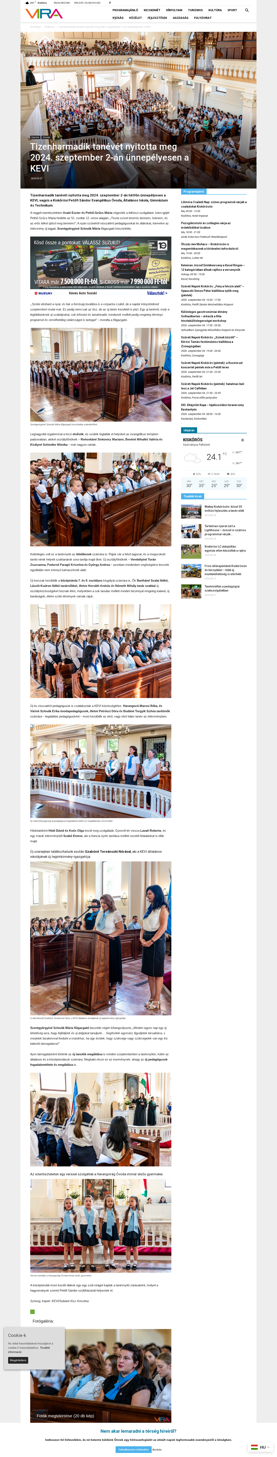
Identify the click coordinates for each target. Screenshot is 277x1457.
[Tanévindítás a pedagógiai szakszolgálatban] (191, 591)
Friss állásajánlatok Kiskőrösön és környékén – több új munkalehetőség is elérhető (226, 570)
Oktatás (46, 137)
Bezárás (157, 1449)
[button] (247, 10)
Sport (232, 10)
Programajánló (125, 10)
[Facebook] (110, 3)
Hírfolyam (174, 10)
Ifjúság (118, 18)
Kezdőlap (35, 27)
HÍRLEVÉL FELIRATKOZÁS (87, 2)
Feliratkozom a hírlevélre (134, 1449)
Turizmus (195, 10)
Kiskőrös (35, 137)
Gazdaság (180, 18)
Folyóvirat (203, 18)
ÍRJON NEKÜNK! (62, 2)
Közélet (135, 18)
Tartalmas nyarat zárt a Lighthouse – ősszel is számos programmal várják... (225, 530)
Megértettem (18, 1360)
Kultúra (215, 10)
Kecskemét (152, 10)
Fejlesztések (157, 18)
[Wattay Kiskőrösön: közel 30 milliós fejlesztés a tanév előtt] (191, 512)
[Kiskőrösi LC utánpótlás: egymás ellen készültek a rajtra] (191, 552)
